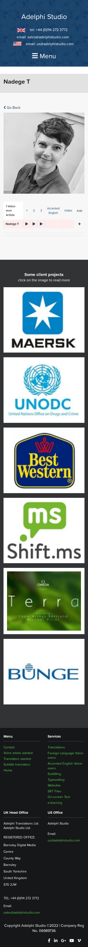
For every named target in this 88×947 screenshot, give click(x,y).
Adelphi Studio (44, 16)
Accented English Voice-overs (65, 765)
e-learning (55, 802)
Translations (56, 747)
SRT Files (54, 791)
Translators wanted (17, 758)
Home (8, 770)
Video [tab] (68, 210)
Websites (54, 785)
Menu (48, 56)
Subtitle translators (17, 764)
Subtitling (54, 773)
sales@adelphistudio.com (48, 37)
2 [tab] (34, 210)
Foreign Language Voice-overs (66, 755)
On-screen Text (59, 796)
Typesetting (56, 779)
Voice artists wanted (18, 753)
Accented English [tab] (53, 210)
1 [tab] (26, 210)
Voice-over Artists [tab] (11, 210)
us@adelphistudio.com (55, 44)
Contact (9, 747)
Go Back (13, 107)
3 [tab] (41, 210)
